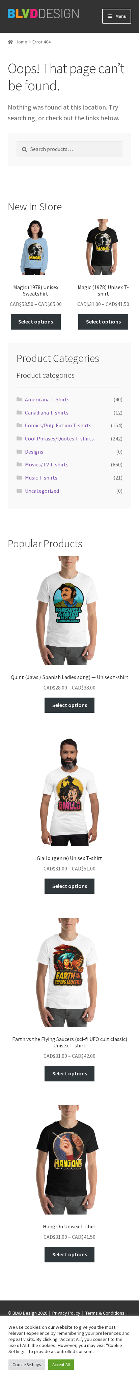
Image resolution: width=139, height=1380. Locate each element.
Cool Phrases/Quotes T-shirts (59, 438)
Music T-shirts (41, 477)
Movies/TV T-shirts (46, 464)
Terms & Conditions (104, 1313)
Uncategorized (42, 490)
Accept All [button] (61, 1365)
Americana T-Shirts (47, 399)
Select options (35, 321)
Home (21, 42)
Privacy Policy (66, 1313)
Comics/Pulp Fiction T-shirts (58, 425)
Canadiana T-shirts (46, 412)
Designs (34, 451)
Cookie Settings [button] (26, 1365)
